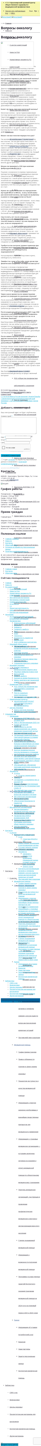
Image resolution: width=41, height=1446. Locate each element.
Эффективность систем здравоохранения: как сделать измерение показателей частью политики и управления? (26, 730)
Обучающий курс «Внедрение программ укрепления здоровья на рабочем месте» (27, 767)
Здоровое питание (21, 653)
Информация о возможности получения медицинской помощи (27, 1262)
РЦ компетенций (11, 587)
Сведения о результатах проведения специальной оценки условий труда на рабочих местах (30, 859)
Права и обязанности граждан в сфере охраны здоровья (27, 1066)
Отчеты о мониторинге (27, 683)
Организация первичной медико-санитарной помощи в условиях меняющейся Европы (26, 737)
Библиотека (9, 1385)
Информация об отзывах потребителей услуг (27, 965)
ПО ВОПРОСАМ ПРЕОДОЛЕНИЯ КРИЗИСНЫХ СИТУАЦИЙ (21, 618)
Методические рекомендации (21, 807)
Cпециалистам (10, 714)
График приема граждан (27, 1052)
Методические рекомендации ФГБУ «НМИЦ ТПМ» (25, 798)
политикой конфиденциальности (14, 463)
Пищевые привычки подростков (26, 672)
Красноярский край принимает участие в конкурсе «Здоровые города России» (19, 401)
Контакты (9, 871)
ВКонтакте (18, 1001)
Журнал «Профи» (20, 805)
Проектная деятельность (19, 110)
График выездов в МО (18, 602)
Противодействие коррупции (29, 1038)
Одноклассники (6, 1001)
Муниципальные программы (24, 828)
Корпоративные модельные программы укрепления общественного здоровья (24, 822)
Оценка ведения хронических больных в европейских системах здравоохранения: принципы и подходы (26, 744)
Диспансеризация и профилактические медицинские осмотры (26, 648)
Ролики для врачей (21, 509)
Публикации (5, 392)
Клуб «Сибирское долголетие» (25, 642)
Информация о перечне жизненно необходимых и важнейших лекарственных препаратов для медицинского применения (28, 1117)
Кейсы (12, 610)
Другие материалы (17, 1436)
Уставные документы (26, 936)
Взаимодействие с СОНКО (19, 684)
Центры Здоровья (16, 708)
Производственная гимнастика (25, 659)
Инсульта (17, 168)
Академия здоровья (17, 665)
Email (3, 440)
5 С (11, 606)
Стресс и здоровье (21, 661)
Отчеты (17, 773)
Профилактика (15, 621)
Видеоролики (15, 1400)
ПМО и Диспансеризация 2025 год (26, 501)
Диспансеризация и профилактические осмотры (24, 810)
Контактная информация (19, 612)
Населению (9, 614)
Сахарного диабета (21, 629)
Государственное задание (28, 847)
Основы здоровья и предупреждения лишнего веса (25, 668)
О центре (13, 878)
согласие (11, 460)
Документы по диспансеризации (26, 784)
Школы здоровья (16, 1407)
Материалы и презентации (20, 600)
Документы (14, 668)
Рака (15, 631)
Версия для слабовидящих (15, 11)
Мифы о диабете (20, 342)
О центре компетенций (18, 589)
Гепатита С (18, 636)
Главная (8, 23)
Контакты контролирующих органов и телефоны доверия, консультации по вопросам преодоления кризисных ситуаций (28, 1015)
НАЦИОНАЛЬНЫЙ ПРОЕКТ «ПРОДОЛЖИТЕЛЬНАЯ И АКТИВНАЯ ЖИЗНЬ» (24, 703)
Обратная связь (11, 545)
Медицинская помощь (22, 1045)
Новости (8, 31)
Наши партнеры (24, 1349)
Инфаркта (18, 627)
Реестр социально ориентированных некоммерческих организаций (25, 695)
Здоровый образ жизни (18, 644)
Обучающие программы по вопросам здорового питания (25, 793)
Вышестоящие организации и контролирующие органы (28, 844)
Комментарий (6, 416)
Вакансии (21, 1342)
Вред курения (19, 335)
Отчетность (14, 604)
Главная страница (12, 539)
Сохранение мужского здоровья (26, 299)
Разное (16, 1320)
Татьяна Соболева (17, 392)
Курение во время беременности (26, 678)
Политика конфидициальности (16, 551)
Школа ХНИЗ (19, 640)
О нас (20, 837)
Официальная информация (24, 835)
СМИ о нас (14, 1392)
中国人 (12, 13)
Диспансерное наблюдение (24, 813)
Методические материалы (19, 598)
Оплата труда (28, 866)
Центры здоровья (20, 856)
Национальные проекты (18, 699)
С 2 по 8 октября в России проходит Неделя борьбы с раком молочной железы (20, 397)
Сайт (2, 442)
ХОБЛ (16, 633)
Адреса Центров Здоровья (24, 458)
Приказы (17, 777)
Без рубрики (13, 390)
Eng (6, 13)
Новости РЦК (15, 591)
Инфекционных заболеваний (24, 623)
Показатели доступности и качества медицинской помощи (28, 1088)
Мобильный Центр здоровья (25, 465)
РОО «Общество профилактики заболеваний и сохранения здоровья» (26, 385)
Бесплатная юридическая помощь (22, 1429)
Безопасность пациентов (23, 638)
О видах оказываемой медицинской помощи (26, 939)
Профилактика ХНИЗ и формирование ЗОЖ (22, 817)
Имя (2, 437)
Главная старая (11, 569)
